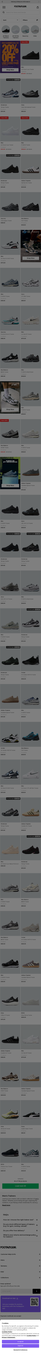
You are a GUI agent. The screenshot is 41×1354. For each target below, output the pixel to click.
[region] (20, 1336)
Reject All (20, 1345)
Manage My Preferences (20, 1349)
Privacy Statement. (8, 1337)
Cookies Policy (7, 1331)
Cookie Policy (31, 1335)
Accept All (20, 1341)
